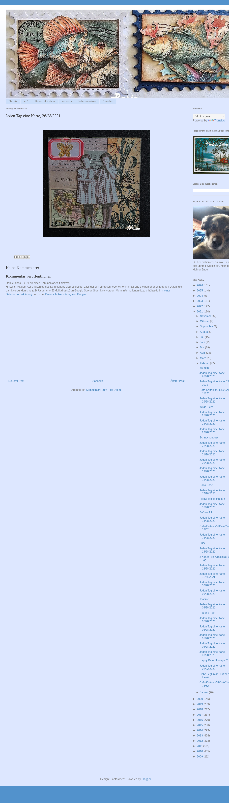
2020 (200, 699)
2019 (200, 704)
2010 (200, 751)
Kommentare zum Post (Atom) (104, 389)
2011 (200, 746)
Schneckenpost (208, 437)
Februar (205, 363)
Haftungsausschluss (87, 101)
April (203, 352)
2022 (200, 306)
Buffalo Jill (205, 512)
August (204, 331)
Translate (219, 120)
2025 (200, 290)
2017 (200, 714)
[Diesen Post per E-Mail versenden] (15, 257)
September (207, 326)
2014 (200, 730)
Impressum (67, 101)
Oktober (205, 321)
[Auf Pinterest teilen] (28, 257)
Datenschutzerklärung (45, 101)
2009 (200, 756)
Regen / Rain (207, 612)
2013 (200, 735)
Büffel (202, 543)
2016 (200, 720)
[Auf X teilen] (21, 257)
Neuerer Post (16, 380)
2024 (200, 295)
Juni (203, 342)
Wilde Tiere (206, 407)
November (206, 316)
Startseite (13, 101)
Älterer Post (177, 380)
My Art (26, 101)
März (203, 358)
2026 (200, 285)
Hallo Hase (206, 485)
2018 (200, 709)
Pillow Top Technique (212, 498)
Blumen (204, 367)
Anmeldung (108, 101)
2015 (200, 725)
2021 (200, 311)
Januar (204, 692)
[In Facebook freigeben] (25, 257)
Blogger (146, 779)
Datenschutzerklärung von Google (65, 294)
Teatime (204, 599)
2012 (200, 740)
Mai (202, 347)
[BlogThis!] (18, 257)
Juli (202, 337)
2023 (200, 301)
